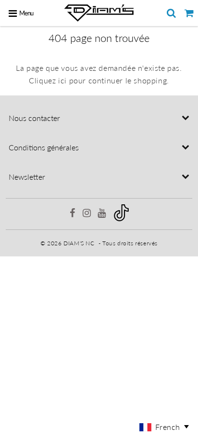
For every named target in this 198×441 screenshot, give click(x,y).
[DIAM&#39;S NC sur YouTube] (102, 214)
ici (62, 80)
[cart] (189, 13)
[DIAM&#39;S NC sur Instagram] (87, 214)
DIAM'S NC (78, 243)
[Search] (171, 13)
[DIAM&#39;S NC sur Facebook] (73, 214)
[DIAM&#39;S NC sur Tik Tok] (121, 219)
